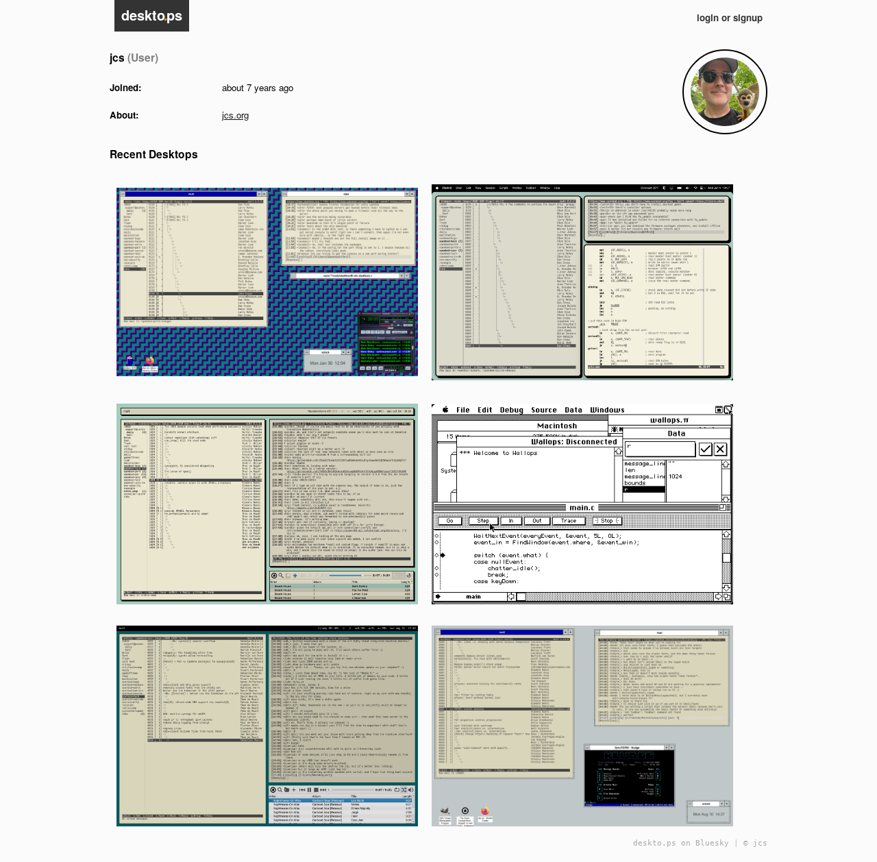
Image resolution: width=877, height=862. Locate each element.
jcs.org (235, 114)
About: (124, 114)
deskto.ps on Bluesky (681, 843)
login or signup (730, 17)
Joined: (125, 87)
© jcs (755, 843)
